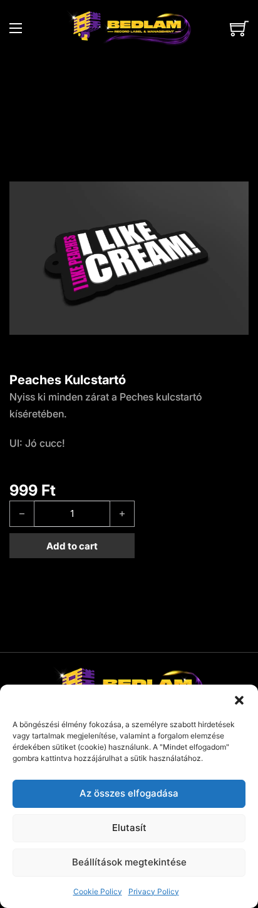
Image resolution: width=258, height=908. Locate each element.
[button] (239, 700)
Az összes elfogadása (129, 793)
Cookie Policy (97, 891)
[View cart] (239, 28)
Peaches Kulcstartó (67, 379)
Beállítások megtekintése (129, 862)
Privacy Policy (153, 891)
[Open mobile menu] (15, 28)
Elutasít (129, 828)
